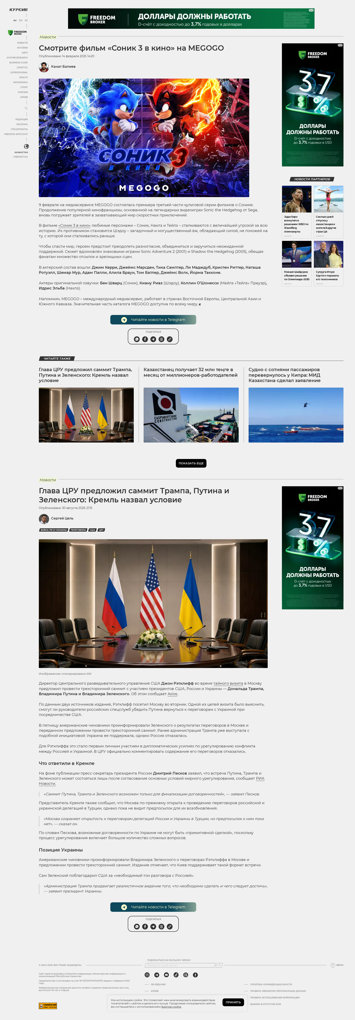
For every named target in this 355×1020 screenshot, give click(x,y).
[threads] (185, 974)
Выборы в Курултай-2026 (265, 1004)
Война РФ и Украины (54, 530)
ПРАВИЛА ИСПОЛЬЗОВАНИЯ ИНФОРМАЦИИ (275, 998)
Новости (22, 43)
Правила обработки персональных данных (278, 991)
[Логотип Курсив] (18, 9)
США (92, 530)
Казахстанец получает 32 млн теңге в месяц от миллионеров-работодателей (190, 372)
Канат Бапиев (63, 67)
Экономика (20, 82)
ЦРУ (101, 530)
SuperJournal (19, 72)
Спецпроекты (19, 129)
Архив (24, 97)
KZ (26, 20)
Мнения (23, 92)
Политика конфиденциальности (271, 984)
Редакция (21, 119)
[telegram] (156, 974)
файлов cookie (171, 1006)
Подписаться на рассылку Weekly (169, 960)
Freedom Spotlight (16, 134)
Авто (25, 52)
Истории (22, 47)
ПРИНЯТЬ (233, 1002)
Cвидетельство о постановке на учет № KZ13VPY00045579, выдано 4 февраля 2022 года (84, 982)
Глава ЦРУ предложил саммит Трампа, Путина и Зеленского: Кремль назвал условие (85, 375)
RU (14, 20)
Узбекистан (20, 157)
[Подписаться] (219, 965)
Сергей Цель (62, 518)
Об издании (158, 984)
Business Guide (18, 62)
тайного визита (228, 683)
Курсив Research (17, 57)
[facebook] (195, 974)
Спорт (24, 87)
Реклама (22, 124)
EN (20, 20)
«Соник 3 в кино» (74, 225)
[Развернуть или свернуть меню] (26, 108)
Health (23, 77)
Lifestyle (22, 67)
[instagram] (147, 974)
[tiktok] (176, 974)
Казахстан (21, 152)
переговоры (78, 530)
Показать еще (191, 463)
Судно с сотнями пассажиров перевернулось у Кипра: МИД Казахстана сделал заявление (285, 375)
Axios (172, 694)
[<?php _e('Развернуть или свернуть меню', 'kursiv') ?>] (26, 146)
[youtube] (166, 974)
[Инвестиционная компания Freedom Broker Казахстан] (17, 33)
